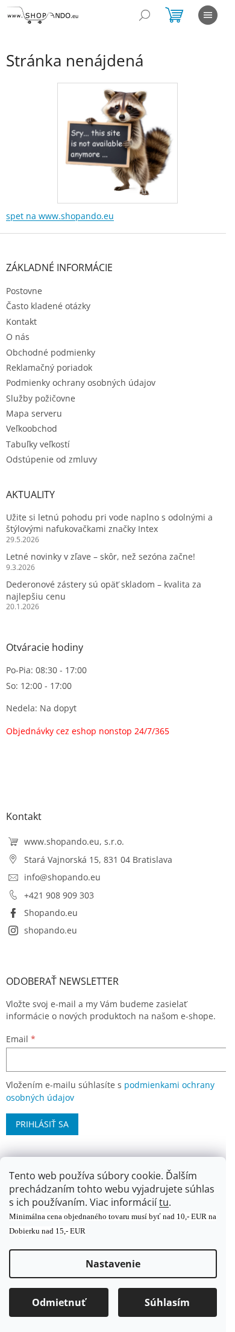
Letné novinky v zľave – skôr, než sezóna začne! (100, 556)
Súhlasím (167, 1302)
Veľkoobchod (31, 428)
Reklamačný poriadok (49, 367)
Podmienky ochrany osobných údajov (80, 382)
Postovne (24, 290)
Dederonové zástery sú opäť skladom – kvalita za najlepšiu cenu (103, 589)
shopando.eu (50, 930)
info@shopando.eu (62, 877)
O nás (18, 336)
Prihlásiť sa (42, 1124)
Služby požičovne (40, 398)
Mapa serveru (34, 413)
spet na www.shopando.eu (60, 216)
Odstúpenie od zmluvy (51, 459)
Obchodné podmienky (50, 352)
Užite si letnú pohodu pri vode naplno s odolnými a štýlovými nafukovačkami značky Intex (109, 522)
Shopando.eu (51, 912)
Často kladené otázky (48, 306)
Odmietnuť (59, 1302)
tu (164, 1202)
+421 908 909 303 (59, 895)
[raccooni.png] (117, 139)
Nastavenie (113, 1263)
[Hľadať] (145, 15)
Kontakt (21, 321)
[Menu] (208, 15)
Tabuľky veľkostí (38, 444)
